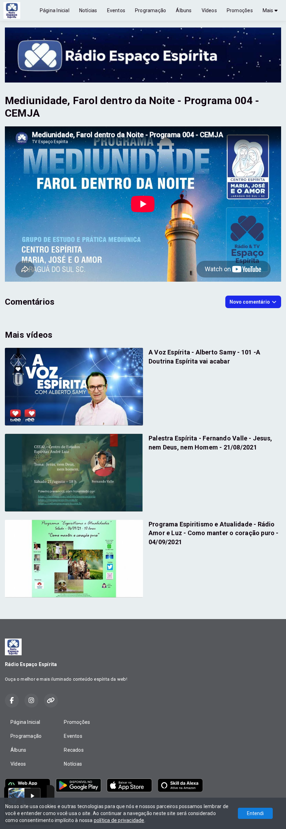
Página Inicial (54, 10)
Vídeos (209, 10)
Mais (268, 10)
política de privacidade (119, 820)
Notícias (88, 10)
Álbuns (183, 10)
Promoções (240, 10)
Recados (73, 750)
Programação (150, 10)
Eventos (116, 10)
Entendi (255, 813)
